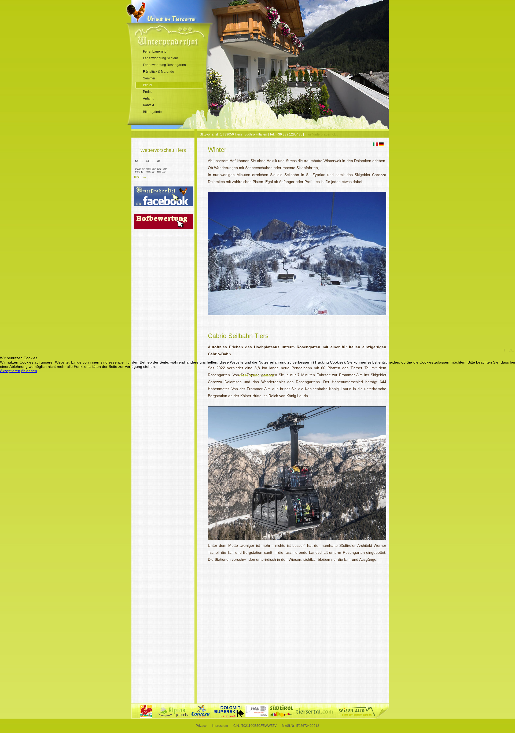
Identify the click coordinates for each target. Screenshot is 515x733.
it (504, 350)
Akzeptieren (10, 371)
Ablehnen (29, 371)
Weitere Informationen (258, 375)
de (511, 350)
